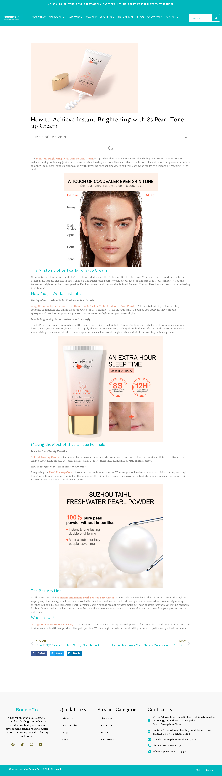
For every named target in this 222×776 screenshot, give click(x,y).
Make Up (91, 17)
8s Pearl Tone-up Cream (45, 456)
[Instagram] (31, 744)
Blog (140, 17)
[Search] (216, 17)
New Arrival (107, 739)
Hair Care (73, 17)
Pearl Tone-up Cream (61, 472)
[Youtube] (40, 744)
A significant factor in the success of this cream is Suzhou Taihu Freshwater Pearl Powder (83, 306)
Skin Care (55, 17)
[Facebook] (13, 744)
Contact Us (154, 17)
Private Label (126, 17)
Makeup (105, 732)
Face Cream (38, 17)
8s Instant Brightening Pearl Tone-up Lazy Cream (65, 158)
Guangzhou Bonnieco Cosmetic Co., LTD (55, 624)
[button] (186, 137)
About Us (105, 17)
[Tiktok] (22, 744)
